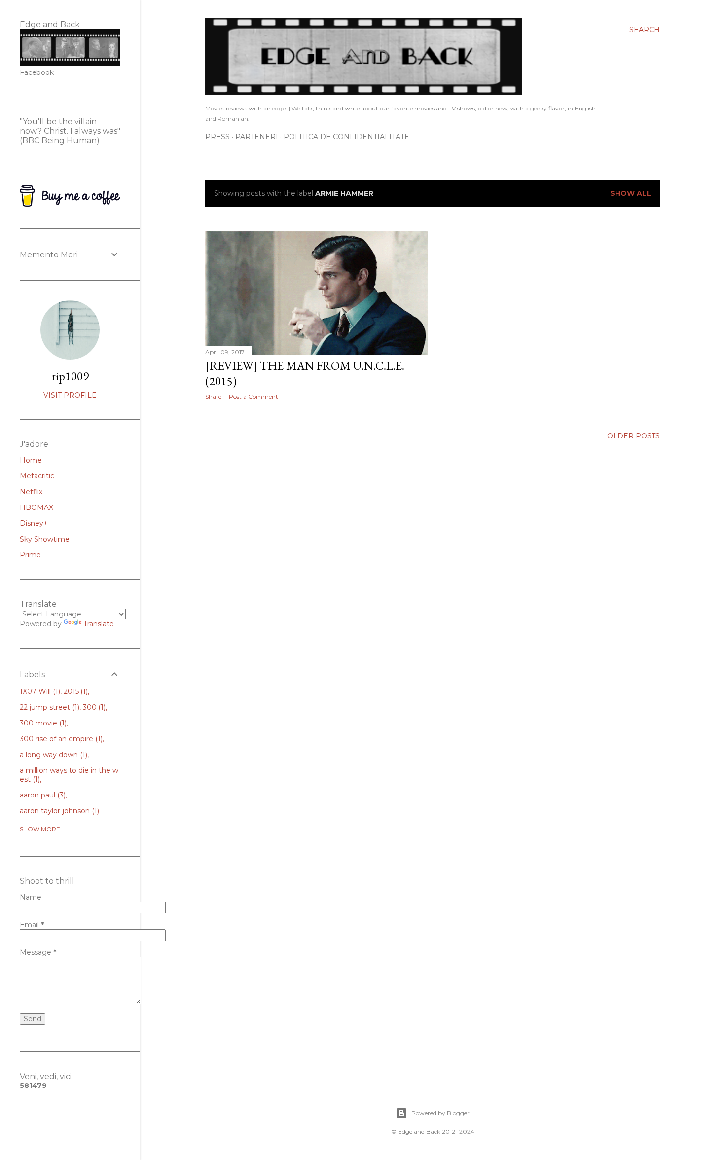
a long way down (52, 754)
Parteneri (256, 136)
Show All (630, 193)
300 (93, 707)
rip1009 (70, 376)
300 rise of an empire (60, 738)
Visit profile (70, 395)
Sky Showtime (45, 539)
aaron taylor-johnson (58, 810)
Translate (98, 623)
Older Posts (633, 436)
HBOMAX (36, 507)
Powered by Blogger (440, 1113)
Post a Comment (253, 396)
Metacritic (37, 475)
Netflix (31, 491)
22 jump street (48, 707)
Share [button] (213, 396)
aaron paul (42, 795)
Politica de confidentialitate (346, 136)
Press (217, 136)
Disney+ (34, 523)
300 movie (42, 723)
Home (31, 460)
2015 (75, 691)
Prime (30, 554)
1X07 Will (39, 691)
